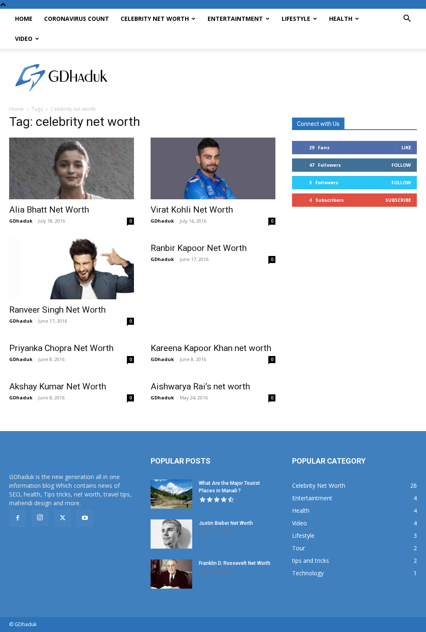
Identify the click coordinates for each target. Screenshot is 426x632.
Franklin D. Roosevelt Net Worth (234, 563)
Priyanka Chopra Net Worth (61, 348)
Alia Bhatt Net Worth (49, 210)
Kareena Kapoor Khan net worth (211, 348)
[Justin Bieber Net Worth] (171, 534)
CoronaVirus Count (76, 19)
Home (23, 19)
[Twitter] (62, 518)
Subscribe (398, 200)
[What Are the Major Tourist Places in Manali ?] (171, 494)
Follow (401, 165)
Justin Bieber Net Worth (226, 523)
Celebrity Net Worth (155, 19)
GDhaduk (20, 221)
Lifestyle (296, 19)
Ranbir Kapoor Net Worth (199, 248)
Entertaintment (235, 19)
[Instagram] (40, 517)
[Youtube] (85, 518)
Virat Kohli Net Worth (192, 210)
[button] (407, 19)
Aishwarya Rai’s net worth (200, 386)
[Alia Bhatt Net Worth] (71, 168)
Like (406, 147)
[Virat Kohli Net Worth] (213, 168)
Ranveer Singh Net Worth (57, 310)
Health (340, 19)
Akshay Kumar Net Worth (57, 386)
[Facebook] (17, 518)
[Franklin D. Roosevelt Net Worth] (171, 574)
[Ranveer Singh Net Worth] (71, 268)
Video (23, 39)
